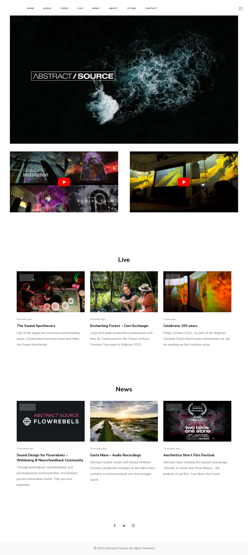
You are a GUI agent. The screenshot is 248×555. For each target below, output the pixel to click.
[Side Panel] (241, 8)
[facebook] (115, 526)
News (27, 407)
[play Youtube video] (64, 181)
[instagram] (133, 526)
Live (26, 277)
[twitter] (124, 526)
